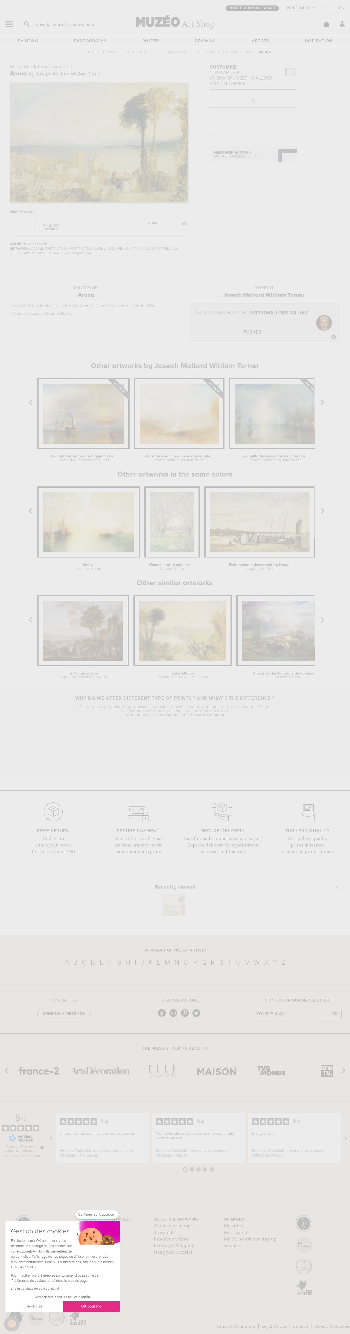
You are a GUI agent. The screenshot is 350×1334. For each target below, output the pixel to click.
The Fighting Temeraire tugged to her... (83, 458)
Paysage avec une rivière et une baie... (179, 458)
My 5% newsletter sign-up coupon (250, 1242)
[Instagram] (174, 1016)
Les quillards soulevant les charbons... (275, 458)
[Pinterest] (186, 1016)
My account (235, 1232)
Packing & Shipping (174, 1245)
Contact (300, 1326)
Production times (171, 1239)
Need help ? (300, 8)
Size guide (164, 1232)
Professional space (252, 8)
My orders (234, 1226)
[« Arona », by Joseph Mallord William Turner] (173, 905)
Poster (150, 41)
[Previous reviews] (51, 1138)
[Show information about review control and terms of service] (42, 1147)
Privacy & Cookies (332, 1326)
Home (91, 52)
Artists (260, 41)
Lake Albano (182, 675)
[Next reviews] (345, 1138)
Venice (88, 567)
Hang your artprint (173, 1252)
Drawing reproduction (124, 52)
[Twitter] (197, 1016)
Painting (28, 41)
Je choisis (34, 1306)
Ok (334, 1014)
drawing (45, 305)
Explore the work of (252, 323)
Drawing (205, 41)
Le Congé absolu (83, 675)
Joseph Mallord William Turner (223, 52)
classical (75, 305)
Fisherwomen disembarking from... (259, 567)
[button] (11, 1324)
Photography (90, 41)
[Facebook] (163, 1016)
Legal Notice (274, 1326)
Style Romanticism (170, 52)
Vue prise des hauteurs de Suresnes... (286, 675)
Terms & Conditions (236, 1326)
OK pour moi (91, 1306)
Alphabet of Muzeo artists (175, 950)
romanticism (135, 305)
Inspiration (318, 41)
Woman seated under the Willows (172, 567)
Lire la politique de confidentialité (35, 1289)
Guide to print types (174, 1226)
